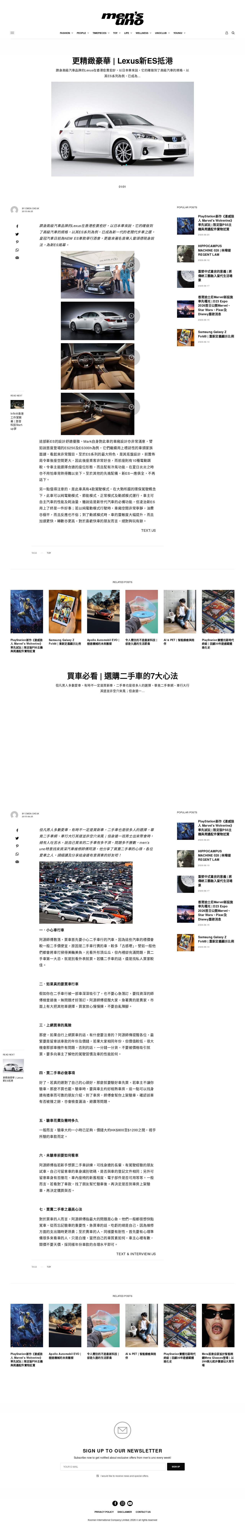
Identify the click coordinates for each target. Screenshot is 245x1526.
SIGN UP (176, 1466)
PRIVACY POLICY (104, 1512)
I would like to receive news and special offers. (125, 1476)
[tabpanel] (123, 129)
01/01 (122, 187)
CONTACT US (143, 1512)
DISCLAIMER (125, 1512)
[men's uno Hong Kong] (122, 18)
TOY (49, 553)
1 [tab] (126, 165)
